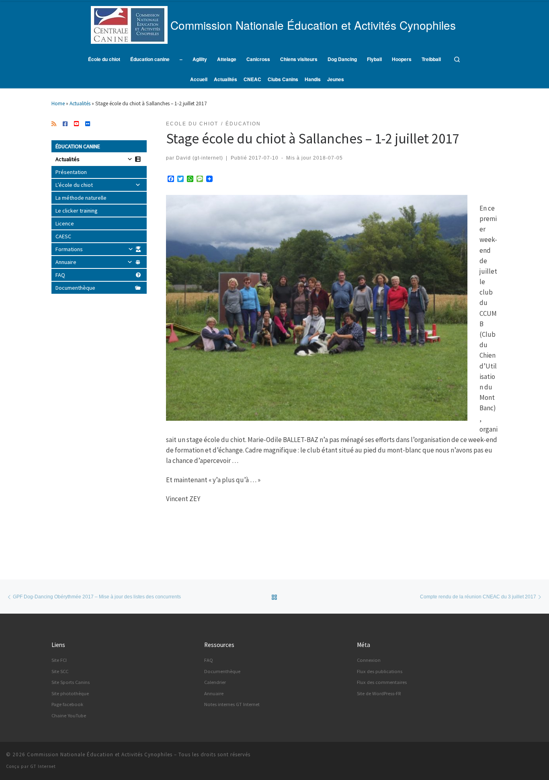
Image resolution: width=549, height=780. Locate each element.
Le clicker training (76, 210)
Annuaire (65, 262)
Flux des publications (379, 671)
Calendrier (215, 682)
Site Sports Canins (70, 682)
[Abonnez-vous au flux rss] (53, 124)
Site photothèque (70, 693)
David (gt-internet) (199, 157)
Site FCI (59, 660)
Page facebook (67, 704)
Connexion (369, 660)
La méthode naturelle (81, 197)
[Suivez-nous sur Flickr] (87, 124)
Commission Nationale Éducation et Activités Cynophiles (99, 754)
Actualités (80, 103)
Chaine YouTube (68, 715)
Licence (64, 223)
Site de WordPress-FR (379, 693)
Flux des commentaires (382, 682)
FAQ (60, 274)
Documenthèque (75, 287)
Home (58, 103)
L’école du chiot (74, 184)
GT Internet (43, 766)
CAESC (63, 236)
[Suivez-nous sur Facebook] (65, 124)
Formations (69, 249)
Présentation (71, 172)
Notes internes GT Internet (232, 704)
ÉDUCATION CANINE (77, 146)
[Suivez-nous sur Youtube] (76, 124)
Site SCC (59, 671)
